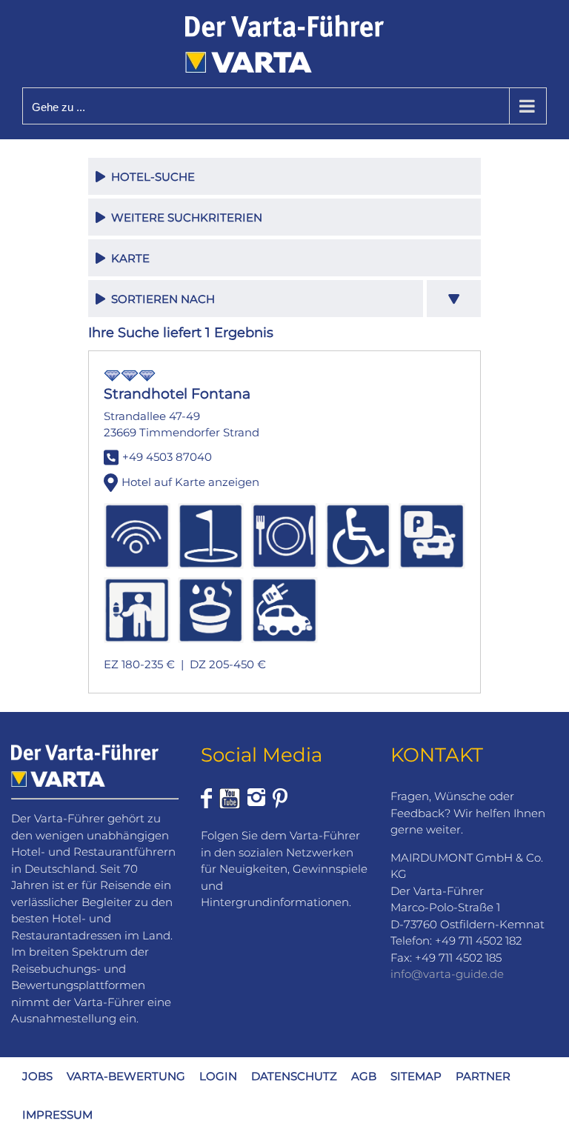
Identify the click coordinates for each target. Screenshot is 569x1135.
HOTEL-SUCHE (150, 177)
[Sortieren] (454, 298)
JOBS (37, 1076)
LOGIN (218, 1076)
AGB (363, 1076)
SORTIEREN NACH (160, 299)
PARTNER (483, 1076)
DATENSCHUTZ (294, 1076)
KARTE (127, 258)
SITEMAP (416, 1076)
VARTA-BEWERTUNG (126, 1076)
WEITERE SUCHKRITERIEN (183, 217)
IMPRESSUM (57, 1115)
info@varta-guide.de (447, 974)
